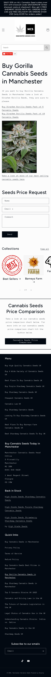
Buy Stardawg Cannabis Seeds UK (21, 392)
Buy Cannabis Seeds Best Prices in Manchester (22, 566)
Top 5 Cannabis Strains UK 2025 (21, 592)
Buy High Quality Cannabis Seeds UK (23, 366)
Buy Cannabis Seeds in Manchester (22, 542)
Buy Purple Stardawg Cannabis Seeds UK (24, 386)
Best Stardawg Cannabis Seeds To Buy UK (25, 434)
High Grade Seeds (18, 526)
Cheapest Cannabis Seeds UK (19, 398)
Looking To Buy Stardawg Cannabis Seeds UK (25, 417)
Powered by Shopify (37, 673)
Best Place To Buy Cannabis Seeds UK (23, 380)
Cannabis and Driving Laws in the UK (23, 598)
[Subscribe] (43, 651)
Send (9, 234)
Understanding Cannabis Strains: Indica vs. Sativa (25, 620)
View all (44, 249)
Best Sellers (10, 278)
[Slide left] (20, 290)
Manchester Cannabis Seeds (21, 673)
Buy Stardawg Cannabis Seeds (19, 410)
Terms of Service (13, 554)
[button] (3, 30)
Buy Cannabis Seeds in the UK (20, 628)
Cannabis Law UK (13, 404)
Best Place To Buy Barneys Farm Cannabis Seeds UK (21, 426)
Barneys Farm (33, 278)
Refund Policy (12, 559)
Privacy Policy (12, 548)
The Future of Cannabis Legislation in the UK (24, 605)
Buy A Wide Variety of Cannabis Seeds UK (24, 373)
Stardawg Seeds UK (14, 634)
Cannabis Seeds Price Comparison (25, 341)
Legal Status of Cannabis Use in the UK (25, 613)
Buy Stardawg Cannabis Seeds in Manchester (21, 585)
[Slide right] (31, 290)
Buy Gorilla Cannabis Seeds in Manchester (20, 576)
